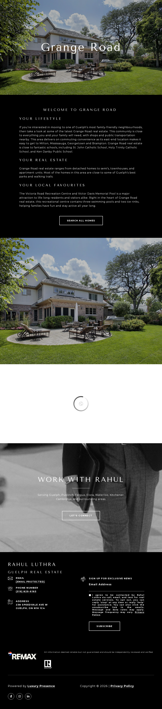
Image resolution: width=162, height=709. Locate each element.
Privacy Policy (122, 686)
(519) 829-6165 (26, 591)
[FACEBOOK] (11, 696)
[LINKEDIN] (28, 696)
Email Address (100, 584)
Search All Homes (81, 220)
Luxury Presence (41, 686)
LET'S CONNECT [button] (81, 515)
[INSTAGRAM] (19, 696)
